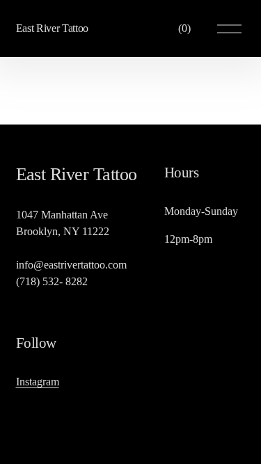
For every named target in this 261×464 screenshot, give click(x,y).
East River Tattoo (52, 28)
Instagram (37, 381)
